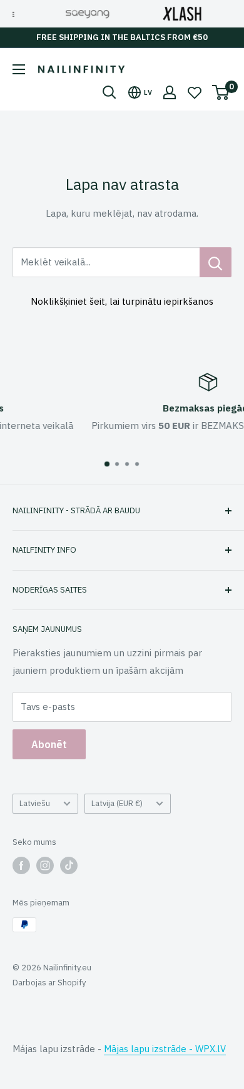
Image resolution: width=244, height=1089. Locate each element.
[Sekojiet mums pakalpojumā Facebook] (21, 865)
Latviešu (34, 803)
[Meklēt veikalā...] (215, 262)
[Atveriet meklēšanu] (109, 92)
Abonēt (49, 744)
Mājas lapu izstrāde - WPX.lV (165, 1049)
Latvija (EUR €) (117, 803)
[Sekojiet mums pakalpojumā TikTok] (69, 865)
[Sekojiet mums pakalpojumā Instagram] (45, 865)
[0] (221, 92)
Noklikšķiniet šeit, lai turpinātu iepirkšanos (122, 301)
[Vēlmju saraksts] (194, 92)
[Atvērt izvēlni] (19, 69)
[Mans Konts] (169, 92)
